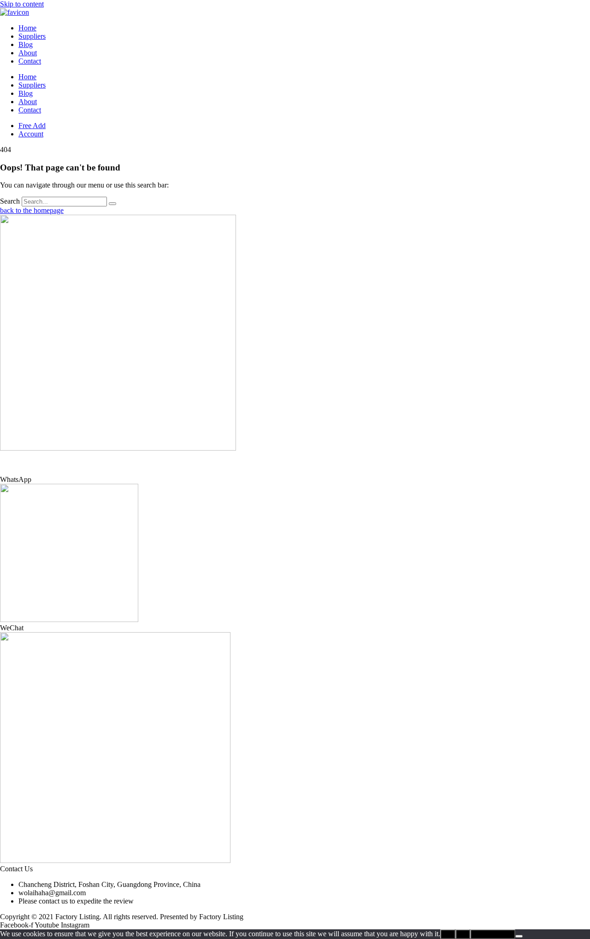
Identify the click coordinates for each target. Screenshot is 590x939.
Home (27, 28)
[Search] (112, 203)
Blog (25, 44)
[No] (519, 936)
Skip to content (22, 4)
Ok (448, 934)
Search (10, 201)
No (462, 934)
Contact (29, 61)
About (27, 53)
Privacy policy (493, 934)
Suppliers (32, 36)
